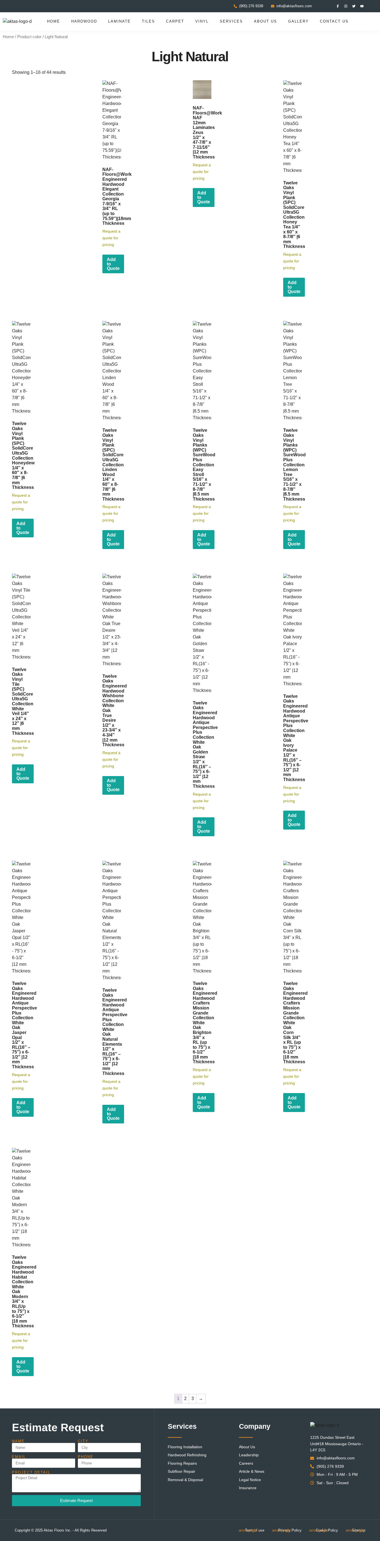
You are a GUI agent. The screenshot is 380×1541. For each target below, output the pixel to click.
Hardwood (84, 21)
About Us (265, 21)
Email (19, 1457)
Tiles (148, 21)
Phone (85, 1457)
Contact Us (334, 21)
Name (18, 1441)
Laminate (119, 21)
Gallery (298, 21)
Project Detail (31, 1472)
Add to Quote (113, 264)
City (83, 1441)
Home (53, 21)
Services (231, 21)
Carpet (175, 21)
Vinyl (202, 21)
